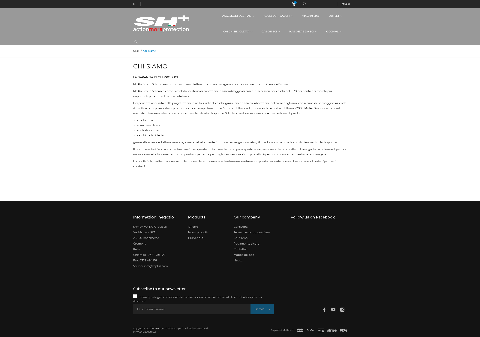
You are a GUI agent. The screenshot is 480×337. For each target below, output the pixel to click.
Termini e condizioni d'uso (252, 232)
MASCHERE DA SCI (302, 31)
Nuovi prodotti (198, 232)
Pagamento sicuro (246, 243)
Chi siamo (241, 238)
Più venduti (196, 238)
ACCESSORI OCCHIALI (237, 16)
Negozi (238, 260)
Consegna (241, 226)
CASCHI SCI (270, 31)
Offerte (193, 226)
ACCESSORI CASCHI (277, 16)
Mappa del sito (244, 255)
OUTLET (334, 16)
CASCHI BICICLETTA (236, 31)
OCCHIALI (333, 31)
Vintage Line (311, 16)
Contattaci (241, 249)
